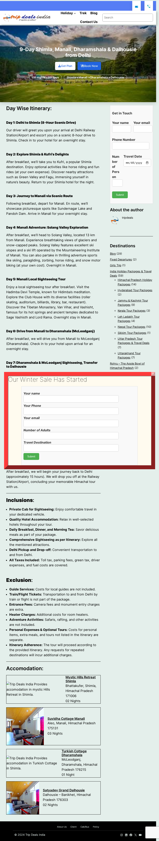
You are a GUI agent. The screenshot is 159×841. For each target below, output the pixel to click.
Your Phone (32, 406)
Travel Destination (37, 442)
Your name (31, 393)
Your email (31, 418)
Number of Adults (36, 430)
